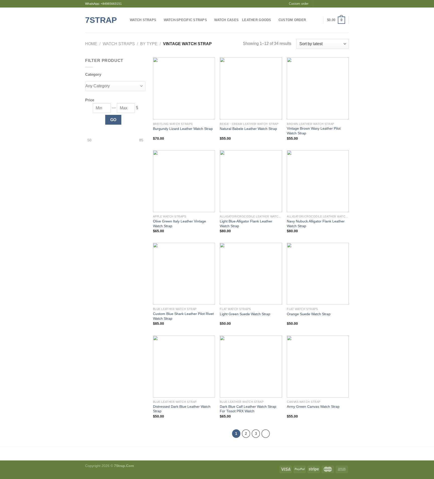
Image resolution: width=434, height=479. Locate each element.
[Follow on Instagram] (322, 4)
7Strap (101, 20)
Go (113, 120)
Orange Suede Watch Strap (309, 314)
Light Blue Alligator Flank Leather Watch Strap (246, 223)
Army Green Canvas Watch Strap (313, 407)
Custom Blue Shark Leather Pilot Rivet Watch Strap (183, 316)
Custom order (298, 4)
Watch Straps (143, 20)
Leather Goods (256, 20)
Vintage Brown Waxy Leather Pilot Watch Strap (314, 130)
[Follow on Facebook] (317, 4)
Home (91, 44)
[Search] (311, 20)
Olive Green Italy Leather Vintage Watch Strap (179, 223)
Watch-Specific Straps (185, 20)
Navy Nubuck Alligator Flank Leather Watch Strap (316, 223)
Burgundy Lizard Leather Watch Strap (183, 129)
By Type (148, 44)
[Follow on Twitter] (327, 4)
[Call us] (336, 4)
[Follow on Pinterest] (341, 4)
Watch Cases (226, 20)
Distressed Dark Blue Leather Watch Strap (181, 409)
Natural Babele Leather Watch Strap (248, 129)
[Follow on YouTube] (346, 4)
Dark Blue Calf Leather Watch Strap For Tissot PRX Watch (248, 409)
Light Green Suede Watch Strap (245, 314)
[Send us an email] (332, 4)
